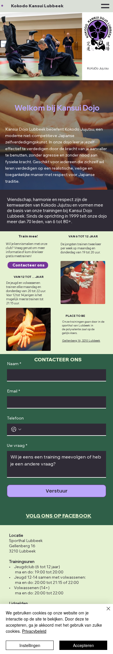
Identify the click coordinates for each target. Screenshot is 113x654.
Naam (14, 363)
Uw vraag (17, 445)
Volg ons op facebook (58, 516)
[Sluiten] (105, 612)
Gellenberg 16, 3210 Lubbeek (81, 340)
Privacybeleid (34, 631)
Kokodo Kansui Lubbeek (37, 5)
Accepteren (83, 645)
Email (13, 391)
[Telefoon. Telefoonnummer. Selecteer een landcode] (16, 429)
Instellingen (29, 645)
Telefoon (15, 418)
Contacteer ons (58, 359)
